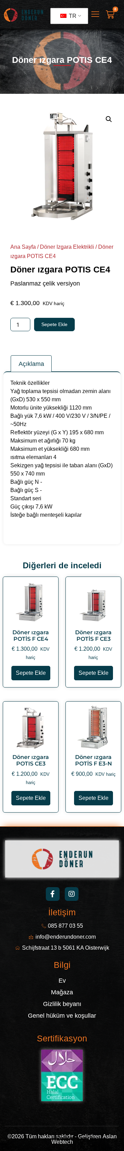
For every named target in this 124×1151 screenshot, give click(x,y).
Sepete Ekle (54, 324)
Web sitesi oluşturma (30, 1138)
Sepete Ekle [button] (31, 673)
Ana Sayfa (23, 247)
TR (72, 16)
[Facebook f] (53, 894)
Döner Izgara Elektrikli (67, 247)
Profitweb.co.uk (75, 1138)
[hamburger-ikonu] (95, 15)
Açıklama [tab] (31, 363)
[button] (109, 119)
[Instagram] (72, 894)
